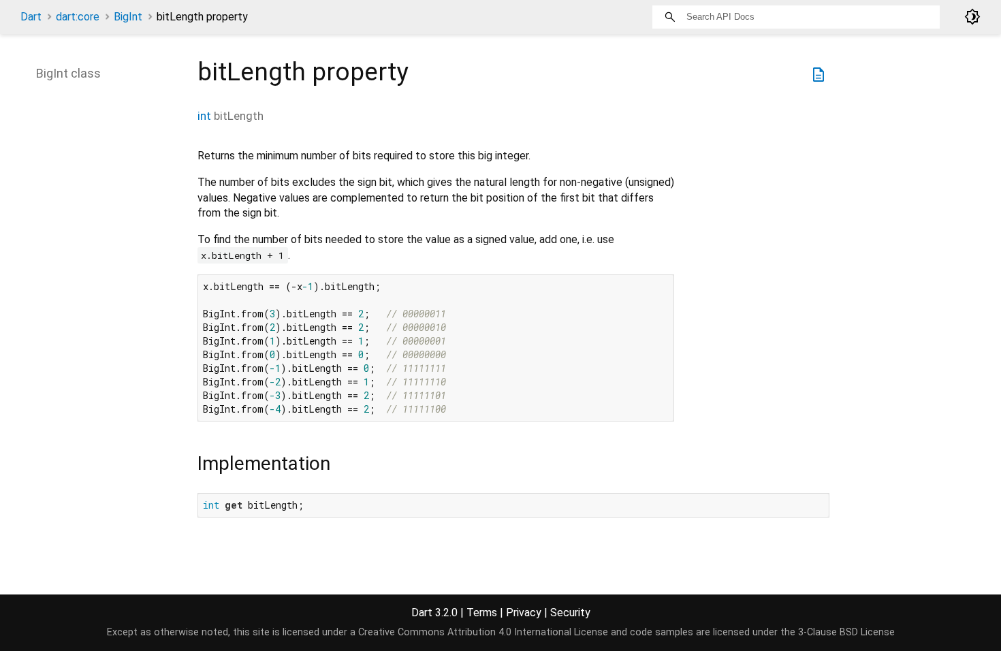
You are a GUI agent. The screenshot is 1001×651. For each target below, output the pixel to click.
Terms (481, 612)
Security (570, 612)
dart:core (77, 16)
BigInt (128, 16)
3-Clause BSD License (846, 632)
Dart (31, 16)
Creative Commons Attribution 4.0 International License (483, 632)
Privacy (523, 612)
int (204, 116)
